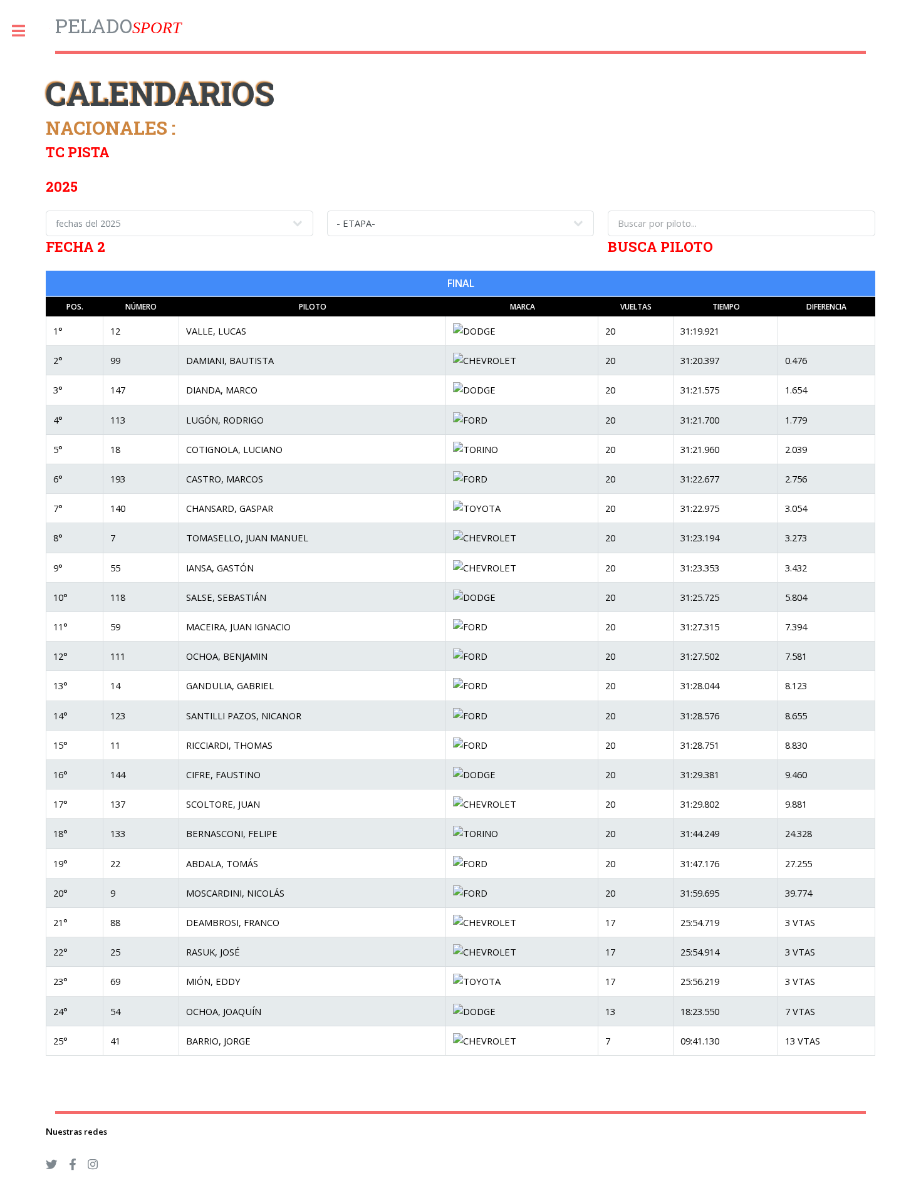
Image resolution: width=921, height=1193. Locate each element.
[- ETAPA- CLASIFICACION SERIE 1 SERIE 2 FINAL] (460, 223)
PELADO (118, 25)
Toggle (24, 31)
